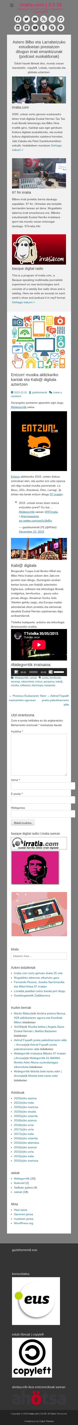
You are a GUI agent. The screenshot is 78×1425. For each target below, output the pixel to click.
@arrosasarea (30, 516)
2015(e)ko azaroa (25, 1147)
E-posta (17, 793)
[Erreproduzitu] (16, 672)
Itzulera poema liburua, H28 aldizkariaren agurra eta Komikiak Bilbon (40, 1018)
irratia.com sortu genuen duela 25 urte (38, 973)
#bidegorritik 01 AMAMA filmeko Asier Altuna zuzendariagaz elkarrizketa (37, 1062)
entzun (39, 681)
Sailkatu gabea (23, 1187)
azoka (45, 677)
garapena (49, 681)
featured (19, 1183)
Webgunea (18, 807)
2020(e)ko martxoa (26, 1107)
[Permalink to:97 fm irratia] (39, 173)
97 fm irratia (21, 192)
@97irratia (51, 511)
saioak (33, 677)
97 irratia (55, 494)
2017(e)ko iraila (24, 1133)
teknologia (37, 685)
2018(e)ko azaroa (25, 1120)
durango (15, 681)
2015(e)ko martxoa (26, 1160)
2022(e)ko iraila (24, 1102)
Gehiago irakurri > (23, 302)
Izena (15, 779)
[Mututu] (51, 672)
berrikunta (55, 677)
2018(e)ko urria (24, 1125)
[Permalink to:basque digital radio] (39, 249)
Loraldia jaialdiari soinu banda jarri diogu (39, 991)
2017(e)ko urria (24, 1129)
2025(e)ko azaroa (25, 1098)
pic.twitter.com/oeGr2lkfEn (35, 520)
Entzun (15, 476)
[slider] (59, 671)
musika (15, 685)
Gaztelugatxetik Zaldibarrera (32, 995)
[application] (39, 672)
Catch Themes (46, 1421)
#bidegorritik (19, 407)
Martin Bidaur (22, 1013)
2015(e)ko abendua (26, 1142)
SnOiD (18, 1026)
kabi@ (59, 681)
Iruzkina (17, 731)
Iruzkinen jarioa (23, 1218)
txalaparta (49, 685)
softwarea (25, 685)
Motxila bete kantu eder (43, 1075)
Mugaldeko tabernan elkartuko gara (36, 977)
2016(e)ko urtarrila (26, 1138)
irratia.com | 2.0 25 (41, 4)
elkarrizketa (27, 681)
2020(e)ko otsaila (25, 1111)
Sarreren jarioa (23, 1214)
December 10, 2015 (31, 531)
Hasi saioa (20, 1209)
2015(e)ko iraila (24, 1156)
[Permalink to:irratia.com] (39, 90)
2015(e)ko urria (24, 1151)
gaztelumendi (39, 392)
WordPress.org (23, 1223)
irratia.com (20, 107)
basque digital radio (27, 269)
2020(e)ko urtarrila (26, 1116)
